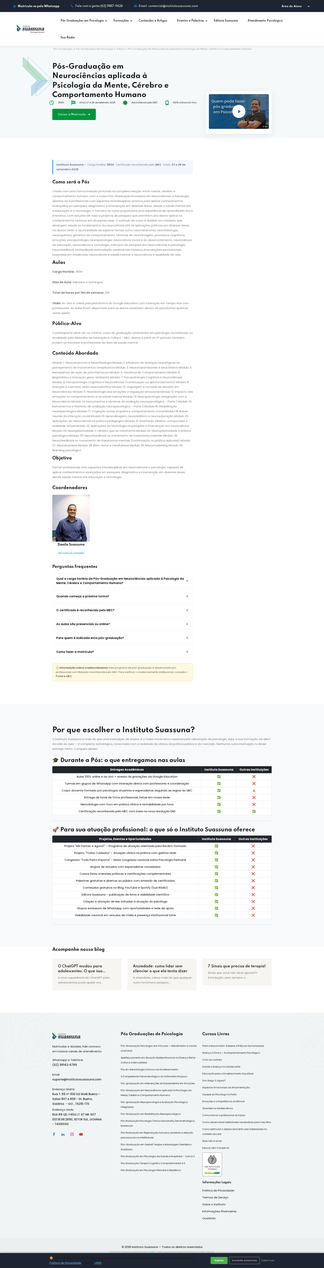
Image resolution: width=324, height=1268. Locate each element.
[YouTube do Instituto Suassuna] (81, 1134)
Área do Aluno (294, 6)
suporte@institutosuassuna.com (76, 1079)
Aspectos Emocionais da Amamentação (226, 1087)
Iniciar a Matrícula (72, 114)
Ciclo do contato (212, 1059)
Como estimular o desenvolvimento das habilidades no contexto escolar (234, 1132)
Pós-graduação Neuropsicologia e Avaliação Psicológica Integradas (154, 1105)
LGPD (97, 1263)
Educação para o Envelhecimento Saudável (227, 1073)
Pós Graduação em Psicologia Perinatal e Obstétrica (151, 1170)
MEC (153, 1251)
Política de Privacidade (65, 1263)
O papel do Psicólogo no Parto (219, 1094)
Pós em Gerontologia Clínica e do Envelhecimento (149, 1069)
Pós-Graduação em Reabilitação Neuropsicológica (151, 1114)
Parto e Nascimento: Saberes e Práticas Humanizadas (233, 1045)
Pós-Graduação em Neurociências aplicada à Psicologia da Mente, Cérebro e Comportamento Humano (156, 1093)
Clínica (120, 49)
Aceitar (219, 1260)
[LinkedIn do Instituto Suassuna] (63, 1134)
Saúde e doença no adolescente (221, 1066)
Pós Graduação (62, 49)
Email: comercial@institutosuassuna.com (168, 6)
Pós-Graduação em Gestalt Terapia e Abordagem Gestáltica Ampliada (156, 1147)
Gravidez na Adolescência (217, 1108)
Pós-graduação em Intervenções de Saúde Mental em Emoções (158, 1083)
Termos (210, 1251)
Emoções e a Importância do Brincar (223, 1101)
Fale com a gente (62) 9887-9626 (99, 6)
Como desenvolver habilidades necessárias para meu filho (236, 1122)
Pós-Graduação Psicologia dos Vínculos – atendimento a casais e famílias (159, 1048)
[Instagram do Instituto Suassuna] (72, 1134)
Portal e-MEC (64, 676)
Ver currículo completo (71, 553)
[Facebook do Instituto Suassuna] (54, 1134)
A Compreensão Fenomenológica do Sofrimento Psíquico (154, 1076)
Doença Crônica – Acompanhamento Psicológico (231, 1052)
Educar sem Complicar (215, 1147)
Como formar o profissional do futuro (223, 1115)
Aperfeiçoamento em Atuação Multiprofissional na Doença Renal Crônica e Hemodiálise (158, 1060)
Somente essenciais (244, 1260)
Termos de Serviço (215, 1197)
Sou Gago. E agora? (214, 1080)
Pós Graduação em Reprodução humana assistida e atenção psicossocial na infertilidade (157, 1135)
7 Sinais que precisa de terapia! (237, 966)
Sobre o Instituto (214, 1204)
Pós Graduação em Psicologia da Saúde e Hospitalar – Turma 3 (158, 1156)
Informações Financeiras (219, 1211)
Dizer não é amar (212, 1141)
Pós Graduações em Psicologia (94, 49)
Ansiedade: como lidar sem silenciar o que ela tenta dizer (160, 969)
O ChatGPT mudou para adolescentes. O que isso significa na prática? (80, 969)
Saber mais (267, 1260)
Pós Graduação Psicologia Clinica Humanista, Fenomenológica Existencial (158, 1123)
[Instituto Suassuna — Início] (30, 29)
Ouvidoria (208, 1218)
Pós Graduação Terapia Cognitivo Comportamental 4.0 (153, 1163)
